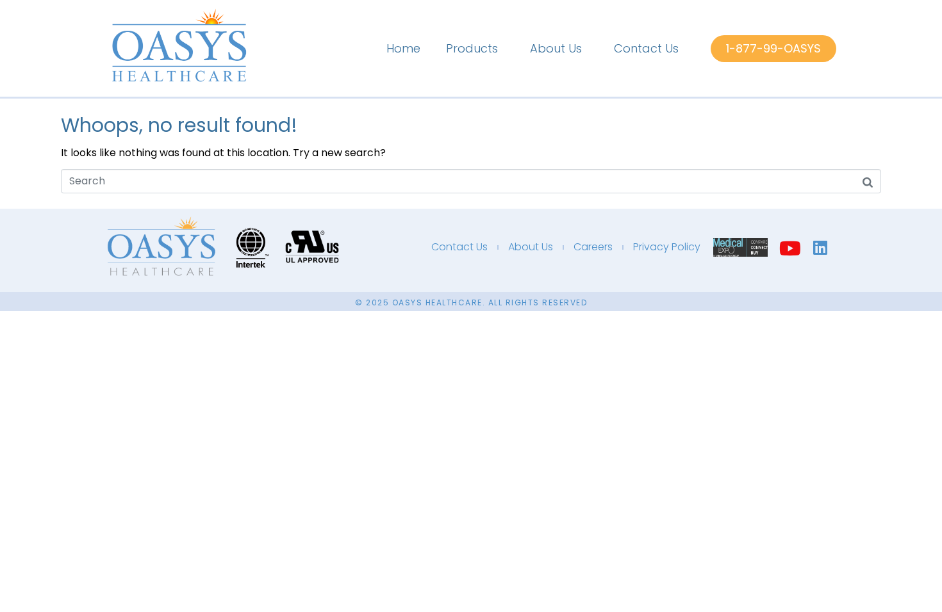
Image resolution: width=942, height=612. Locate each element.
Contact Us (646, 48)
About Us (556, 48)
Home (403, 48)
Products (472, 48)
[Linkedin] (820, 247)
